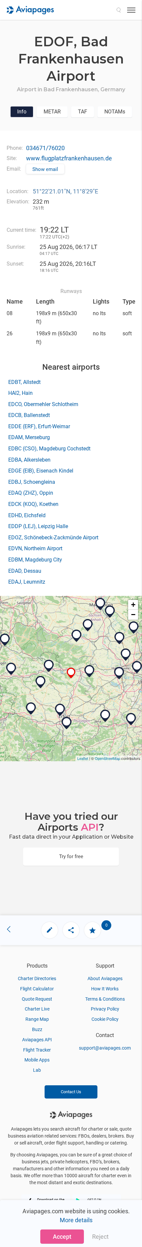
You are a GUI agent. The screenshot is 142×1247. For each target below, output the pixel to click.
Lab (37, 1070)
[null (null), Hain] (49, 666)
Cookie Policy (105, 1019)
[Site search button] (118, 10)
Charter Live (37, 1009)
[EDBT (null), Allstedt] (89, 671)
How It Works (105, 988)
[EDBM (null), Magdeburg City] (100, 604)
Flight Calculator (37, 988)
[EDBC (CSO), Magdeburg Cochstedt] (88, 625)
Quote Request (37, 999)
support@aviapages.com (105, 1048)
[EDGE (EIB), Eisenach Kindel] (31, 708)
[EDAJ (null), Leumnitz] (131, 719)
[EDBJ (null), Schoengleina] (105, 716)
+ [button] (133, 605)
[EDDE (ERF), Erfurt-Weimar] (60, 710)
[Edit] (49, 930)
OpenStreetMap (107, 758)
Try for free (71, 856)
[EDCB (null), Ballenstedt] (76, 636)
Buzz (37, 1029)
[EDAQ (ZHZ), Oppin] (126, 654)
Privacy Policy (105, 1009)
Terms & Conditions (105, 999)
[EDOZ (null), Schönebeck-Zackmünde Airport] (110, 611)
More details (76, 1220)
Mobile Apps (37, 1059)
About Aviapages (105, 978)
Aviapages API (37, 1039)
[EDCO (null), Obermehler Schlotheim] (40, 682)
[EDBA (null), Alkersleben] (66, 723)
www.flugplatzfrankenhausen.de (69, 158)
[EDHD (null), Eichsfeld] (11, 669)
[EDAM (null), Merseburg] (119, 673)
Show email (45, 169)
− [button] (133, 614)
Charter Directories (37, 978)
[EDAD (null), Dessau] (133, 627)
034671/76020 (45, 148)
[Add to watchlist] (92, 930)
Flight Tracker (37, 1050)
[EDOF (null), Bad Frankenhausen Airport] (71, 673)
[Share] (71, 930)
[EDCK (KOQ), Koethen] (119, 638)
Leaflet (82, 758)
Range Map (37, 1019)
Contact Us (71, 1091)
